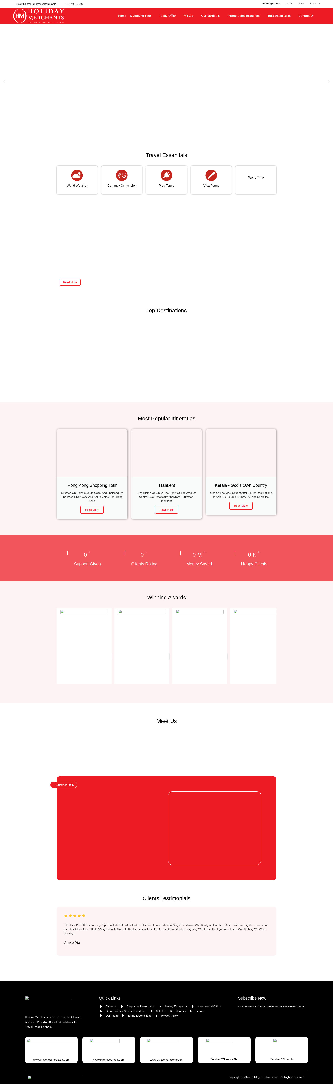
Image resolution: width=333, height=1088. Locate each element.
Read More (70, 282)
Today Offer (167, 16)
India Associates (279, 16)
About (301, 3)
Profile (289, 3)
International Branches (244, 16)
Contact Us (306, 16)
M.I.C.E (188, 16)
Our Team (315, 3)
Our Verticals (210, 16)
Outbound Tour (140, 16)
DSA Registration (271, 3)
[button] (4, 81)
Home (122, 16)
